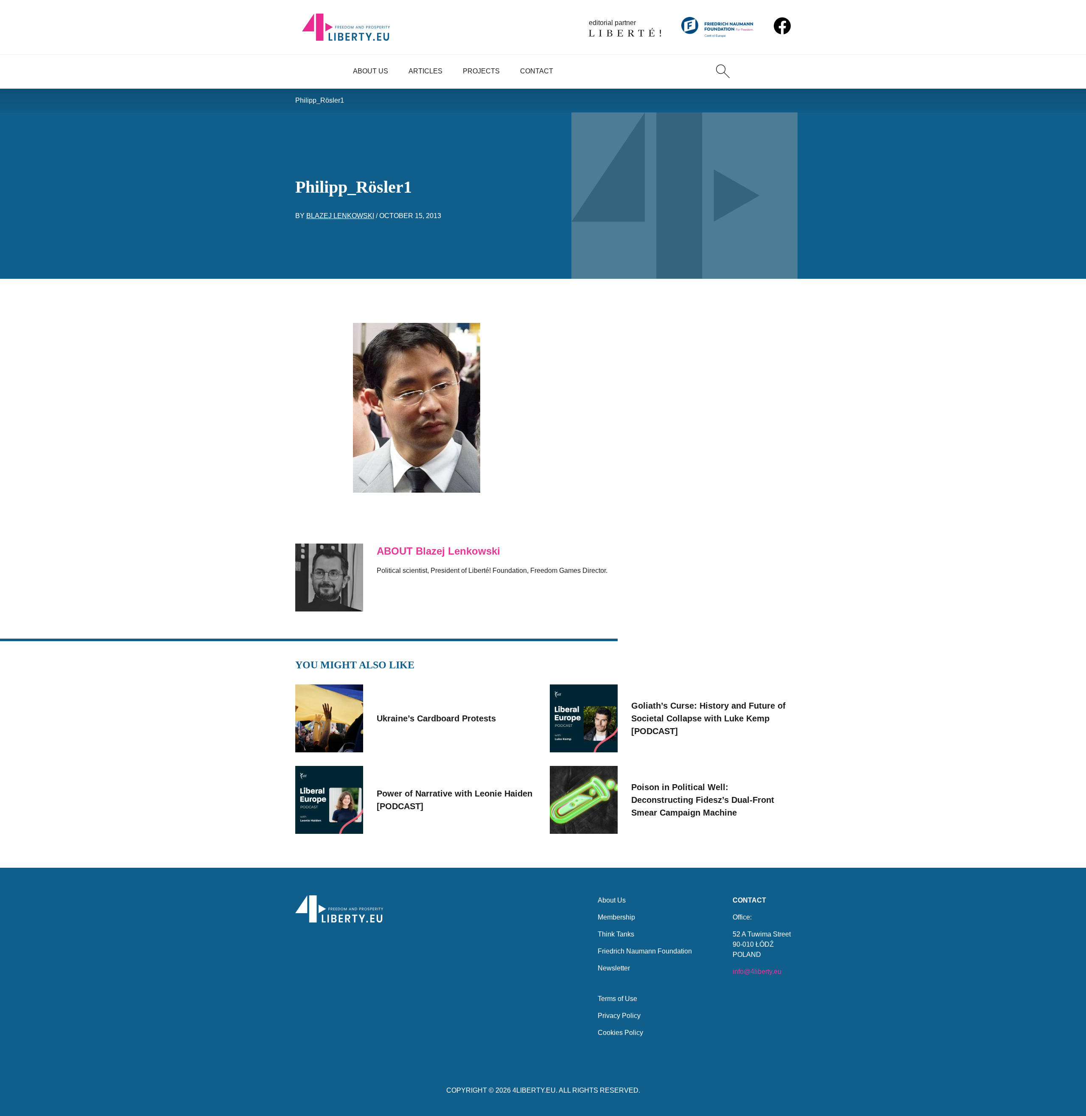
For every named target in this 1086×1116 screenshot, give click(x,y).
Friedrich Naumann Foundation (645, 951)
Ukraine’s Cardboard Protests (436, 718)
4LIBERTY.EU (534, 1090)
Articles (425, 71)
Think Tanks (616, 934)
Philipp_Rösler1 (319, 100)
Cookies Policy (620, 1032)
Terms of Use (617, 998)
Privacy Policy (619, 1015)
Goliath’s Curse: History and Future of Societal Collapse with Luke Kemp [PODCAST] (708, 718)
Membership (616, 917)
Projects (481, 71)
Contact (536, 71)
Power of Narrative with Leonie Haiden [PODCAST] (454, 800)
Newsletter (614, 968)
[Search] (723, 71)
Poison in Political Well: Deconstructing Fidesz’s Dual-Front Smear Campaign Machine (702, 799)
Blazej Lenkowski (340, 215)
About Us (370, 71)
